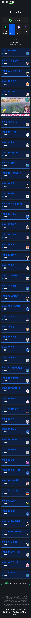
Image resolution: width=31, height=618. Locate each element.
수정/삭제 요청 (22, 609)
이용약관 (7, 609)
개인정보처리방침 (14, 609)
